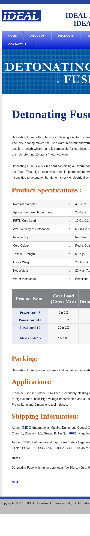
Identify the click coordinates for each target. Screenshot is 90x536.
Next (15, 482)
